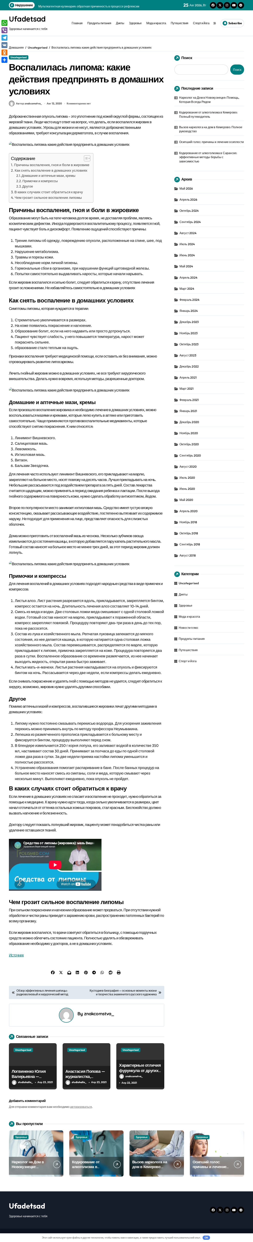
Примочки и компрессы (40, 181)
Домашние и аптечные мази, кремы (48, 175)
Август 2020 (188, 466)
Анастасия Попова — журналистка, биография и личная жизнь (85, 1079)
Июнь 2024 (187, 255)
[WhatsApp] (4, 23)
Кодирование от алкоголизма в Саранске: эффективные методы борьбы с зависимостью (208, 157)
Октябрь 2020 (189, 444)
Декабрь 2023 (189, 322)
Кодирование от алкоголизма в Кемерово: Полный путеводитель (208, 114)
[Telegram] (4, 37)
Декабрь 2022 (189, 366)
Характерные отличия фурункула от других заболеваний (140, 1070)
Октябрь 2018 (188, 533)
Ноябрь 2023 (188, 333)
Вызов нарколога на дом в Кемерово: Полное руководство (210, 129)
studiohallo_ (25, 1082)
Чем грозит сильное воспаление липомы (48, 197)
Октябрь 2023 (189, 344)
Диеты (120, 23)
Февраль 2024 (189, 300)
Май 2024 (186, 266)
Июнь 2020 (187, 489)
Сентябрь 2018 (189, 544)
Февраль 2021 (189, 400)
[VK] (4, 45)
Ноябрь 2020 (188, 433)
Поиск (186, 57)
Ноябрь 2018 (188, 522)
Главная (77, 23)
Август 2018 (187, 555)
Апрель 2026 (188, 199)
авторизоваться (81, 1107)
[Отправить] (4, 60)
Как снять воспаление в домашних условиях (51, 170)
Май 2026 (186, 188)
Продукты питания (99, 23)
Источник (16, 955)
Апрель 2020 (188, 511)
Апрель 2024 (188, 277)
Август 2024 (188, 233)
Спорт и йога (201, 23)
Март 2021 (186, 388)
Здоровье (135, 23)
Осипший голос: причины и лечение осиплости (211, 142)
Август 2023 (187, 355)
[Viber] (4, 30)
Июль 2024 (187, 244)
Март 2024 (186, 288)
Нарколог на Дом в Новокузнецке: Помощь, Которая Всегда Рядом (209, 99)
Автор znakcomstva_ (29, 103)
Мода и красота (156, 23)
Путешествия (179, 23)
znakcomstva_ (99, 1013)
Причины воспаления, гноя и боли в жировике (51, 165)
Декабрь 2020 (189, 422)
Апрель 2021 (188, 377)
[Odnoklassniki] (4, 52)
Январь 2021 (188, 411)
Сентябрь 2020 (190, 455)
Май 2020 (186, 500)
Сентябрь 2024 (190, 222)
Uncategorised (19, 57)
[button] (85, 158)
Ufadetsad (27, 18)
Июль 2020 (187, 477)
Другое (27, 186)
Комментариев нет (79, 103)
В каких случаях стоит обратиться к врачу (48, 192)
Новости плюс (188, 627)
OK (206, 1237)
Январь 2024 (188, 311)
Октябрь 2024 (189, 210)
